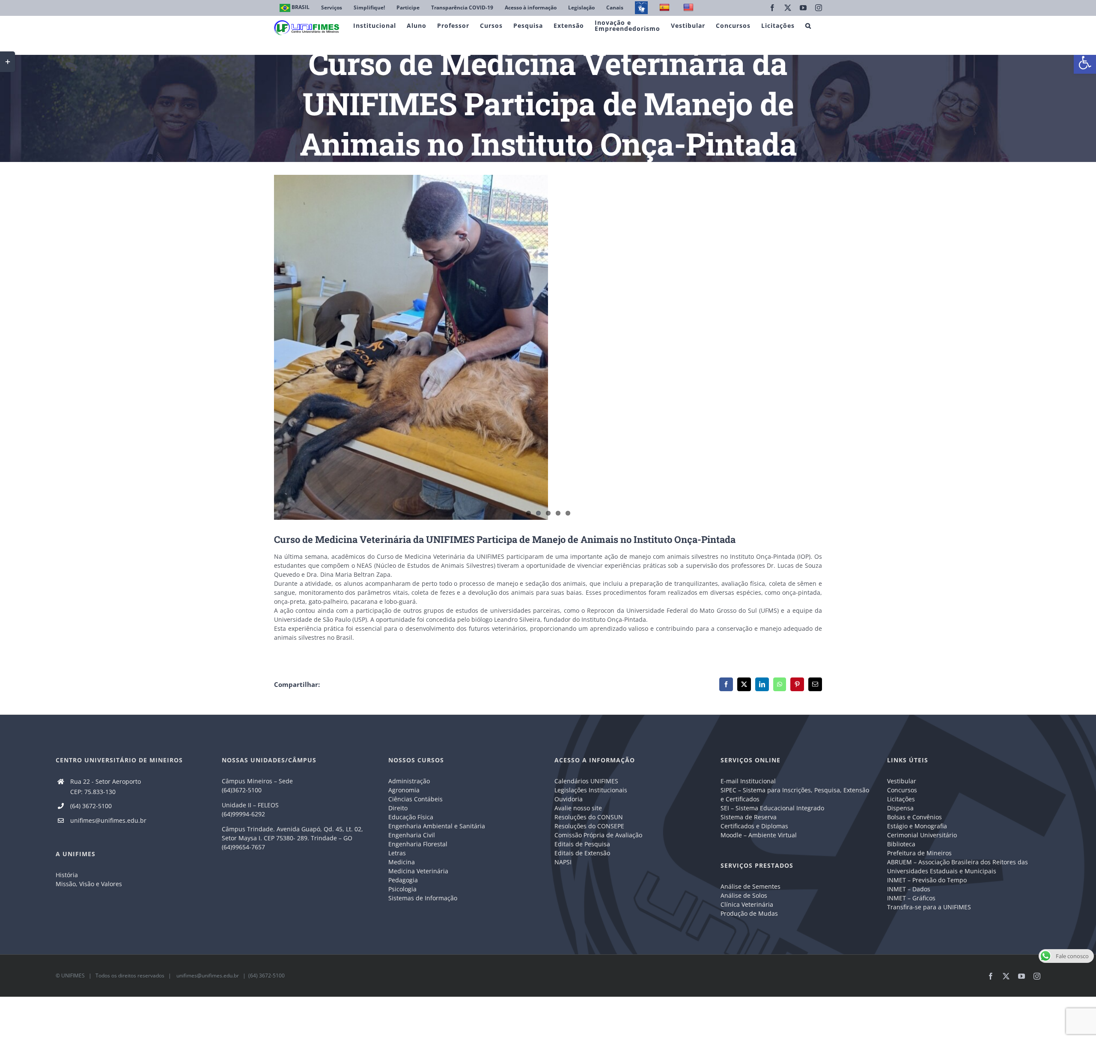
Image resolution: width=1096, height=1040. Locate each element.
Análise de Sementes (750, 886)
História (67, 875)
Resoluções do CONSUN (588, 817)
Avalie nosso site (578, 808)
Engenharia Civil (411, 835)
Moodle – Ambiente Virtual (759, 835)
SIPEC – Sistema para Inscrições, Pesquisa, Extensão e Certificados (795, 794)
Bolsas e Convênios (914, 817)
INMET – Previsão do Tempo (927, 880)
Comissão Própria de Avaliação (598, 835)
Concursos (902, 790)
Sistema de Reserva (749, 817)
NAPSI (563, 862)
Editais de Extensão (582, 853)
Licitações (901, 799)
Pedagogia (403, 880)
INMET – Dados (908, 889)
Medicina (401, 862)
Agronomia (404, 790)
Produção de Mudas (749, 913)
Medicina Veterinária (418, 871)
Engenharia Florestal (417, 844)
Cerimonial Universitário (922, 835)
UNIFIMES (73, 975)
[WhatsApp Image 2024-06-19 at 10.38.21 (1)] (548, 347)
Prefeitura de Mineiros (919, 853)
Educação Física (410, 817)
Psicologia (402, 889)
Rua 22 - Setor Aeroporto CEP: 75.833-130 (105, 786)
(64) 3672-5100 (91, 806)
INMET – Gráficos (911, 898)
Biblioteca (901, 844)
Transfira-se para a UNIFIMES (929, 907)
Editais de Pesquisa (582, 844)
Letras (397, 853)
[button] (1085, 62)
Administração (409, 781)
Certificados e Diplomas (754, 826)
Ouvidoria (568, 799)
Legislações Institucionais (590, 790)
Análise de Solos (744, 895)
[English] (689, 8)
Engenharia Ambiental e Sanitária (436, 826)
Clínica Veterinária (747, 904)
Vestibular (901, 781)
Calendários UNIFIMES (586, 781)
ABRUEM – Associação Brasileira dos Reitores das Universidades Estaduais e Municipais (957, 866)
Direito (398, 808)
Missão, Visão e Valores (89, 884)
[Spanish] (665, 8)
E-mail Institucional (748, 781)
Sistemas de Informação (422, 898)
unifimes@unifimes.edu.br (108, 820)
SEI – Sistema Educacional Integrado (772, 808)
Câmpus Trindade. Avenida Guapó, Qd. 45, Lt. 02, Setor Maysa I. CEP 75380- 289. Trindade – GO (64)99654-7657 (292, 838)
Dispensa (900, 808)
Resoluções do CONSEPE (589, 826)
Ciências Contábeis (415, 799)
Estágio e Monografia (917, 826)
